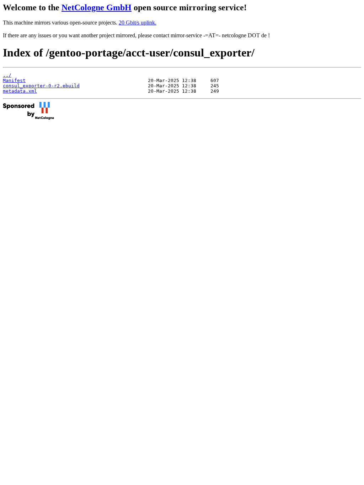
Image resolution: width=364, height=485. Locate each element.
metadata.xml (20, 91)
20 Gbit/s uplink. (137, 23)
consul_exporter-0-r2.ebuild (41, 85)
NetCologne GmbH (96, 7)
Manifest (14, 80)
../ (7, 75)
